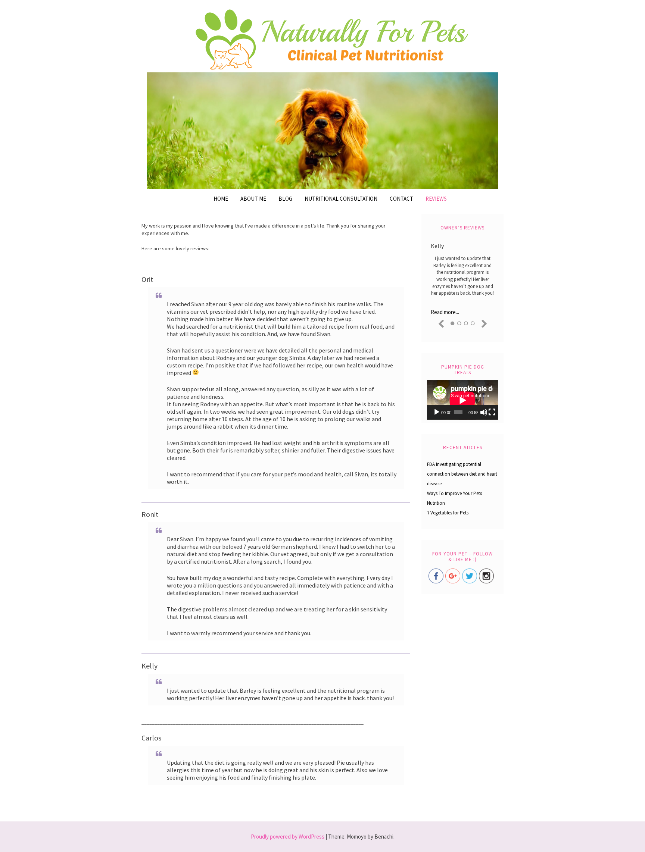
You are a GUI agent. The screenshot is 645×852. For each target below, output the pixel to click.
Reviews (436, 198)
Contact (401, 198)
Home (221, 198)
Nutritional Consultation (341, 198)
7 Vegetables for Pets (447, 513)
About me (253, 198)
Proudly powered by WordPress (287, 836)
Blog (285, 198)
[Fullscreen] (492, 412)
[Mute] (483, 412)
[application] (462, 400)
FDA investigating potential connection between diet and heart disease (462, 474)
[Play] (436, 412)
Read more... (445, 312)
